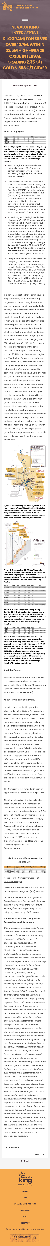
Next (38, 1154)
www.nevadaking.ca (13, 881)
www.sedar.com (12, 848)
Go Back (25, 1161)
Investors (25, 1210)
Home (25, 1191)
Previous (14, 1147)
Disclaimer (38, 1229)
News (25, 1217)
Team (25, 1197)
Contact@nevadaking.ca (18, 1229)
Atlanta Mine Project (25, 1204)
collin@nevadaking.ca (17, 891)
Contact (25, 1223)
